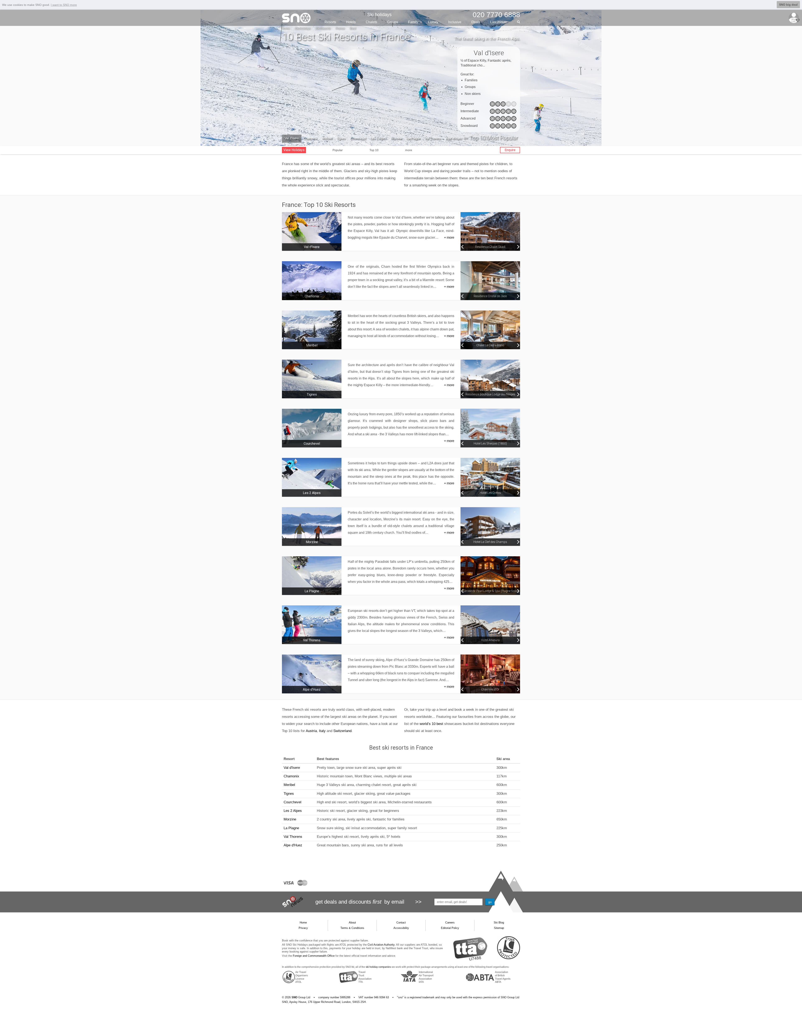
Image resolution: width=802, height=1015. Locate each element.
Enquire (510, 150)
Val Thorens (433, 138)
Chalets (371, 22)
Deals (475, 22)
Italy (322, 731)
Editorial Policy (450, 928)
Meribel (327, 138)
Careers (450, 922)
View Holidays (294, 150)
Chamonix (310, 138)
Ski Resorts (323, 28)
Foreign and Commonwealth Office (314, 955)
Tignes (341, 138)
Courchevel (358, 138)
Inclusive (454, 22)
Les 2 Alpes (378, 138)
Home (286, 28)
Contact (401, 922)
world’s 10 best (431, 724)
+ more (449, 237)
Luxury (433, 22)
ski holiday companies (378, 966)
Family (413, 22)
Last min (498, 22)
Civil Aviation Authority (381, 944)
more (408, 150)
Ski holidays (379, 14)
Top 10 (373, 150)
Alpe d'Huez (454, 138)
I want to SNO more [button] (64, 4)
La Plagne (413, 138)
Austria (311, 731)
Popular (337, 150)
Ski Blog (499, 922)
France (340, 28)
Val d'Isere (292, 138)
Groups (392, 22)
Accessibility (401, 928)
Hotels (351, 22)
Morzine (396, 138)
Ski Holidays (303, 28)
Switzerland (342, 731)
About (352, 922)
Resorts (330, 22)
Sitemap (499, 928)
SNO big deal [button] (788, 4)
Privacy (303, 928)
